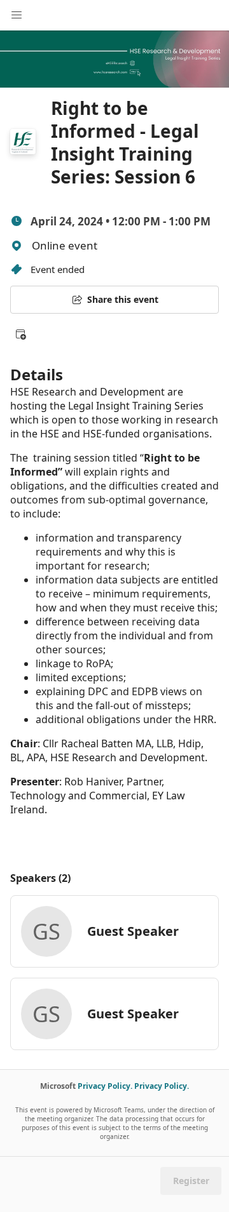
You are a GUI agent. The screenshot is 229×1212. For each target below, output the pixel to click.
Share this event (122, 299)
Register (191, 1181)
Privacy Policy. (105, 1086)
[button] (20, 334)
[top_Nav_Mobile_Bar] (16, 15)
